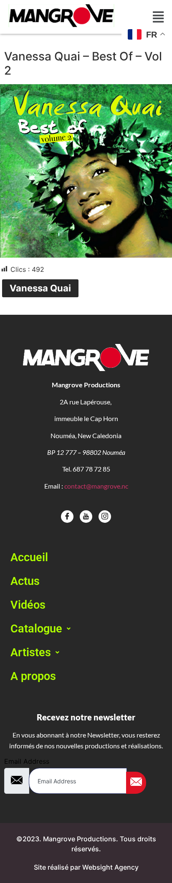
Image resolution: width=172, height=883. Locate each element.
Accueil (29, 557)
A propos (33, 676)
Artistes (30, 652)
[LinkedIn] (105, 516)
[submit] (136, 783)
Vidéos (28, 605)
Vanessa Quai (40, 288)
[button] (86, 629)
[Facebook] (67, 516)
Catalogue (36, 628)
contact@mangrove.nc (96, 486)
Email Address (26, 761)
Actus (25, 581)
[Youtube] (86, 516)
